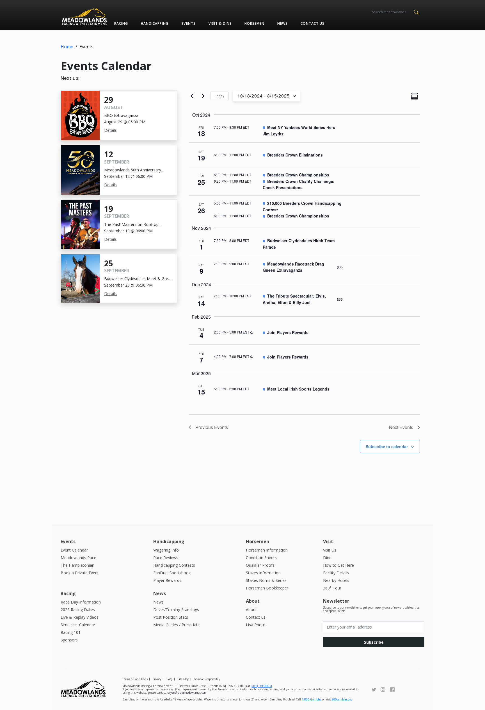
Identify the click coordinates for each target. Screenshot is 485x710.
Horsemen (254, 23)
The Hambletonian (77, 565)
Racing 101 (71, 632)
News (282, 23)
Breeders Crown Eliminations (295, 155)
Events (188, 23)
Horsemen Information (267, 550)
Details (110, 130)
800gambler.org (342, 699)
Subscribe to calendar (387, 446)
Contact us (312, 23)
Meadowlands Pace (78, 557)
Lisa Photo (256, 624)
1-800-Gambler (311, 699)
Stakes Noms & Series (266, 580)
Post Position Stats (170, 617)
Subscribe (374, 642)
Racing (121, 23)
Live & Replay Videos (80, 617)
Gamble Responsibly (207, 679)
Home (67, 47)
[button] (416, 11)
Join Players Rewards (287, 332)
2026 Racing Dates (78, 609)
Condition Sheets (261, 557)
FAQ (169, 679)
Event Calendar (74, 550)
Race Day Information (81, 602)
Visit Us (329, 550)
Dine (327, 557)
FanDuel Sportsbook (172, 572)
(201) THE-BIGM (261, 686)
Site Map (183, 679)
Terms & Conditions (135, 679)
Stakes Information (263, 572)
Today (219, 95)
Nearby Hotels (336, 580)
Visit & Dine (220, 23)
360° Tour (332, 588)
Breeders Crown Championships (298, 175)
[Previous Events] (192, 96)
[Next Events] (203, 96)
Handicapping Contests (174, 565)
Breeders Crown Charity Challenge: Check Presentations (299, 184)
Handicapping (155, 23)
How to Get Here (338, 565)
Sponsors (69, 640)
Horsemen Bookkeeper (267, 588)
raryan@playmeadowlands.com (187, 693)
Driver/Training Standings (176, 609)
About (251, 609)
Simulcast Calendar (78, 624)
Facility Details (336, 572)
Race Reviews (165, 557)
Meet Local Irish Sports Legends (298, 389)
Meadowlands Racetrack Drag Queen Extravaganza (293, 267)
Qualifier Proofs (260, 565)
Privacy (156, 679)
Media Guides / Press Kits (176, 624)
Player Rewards (167, 580)
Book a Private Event (80, 572)
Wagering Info (166, 550)
